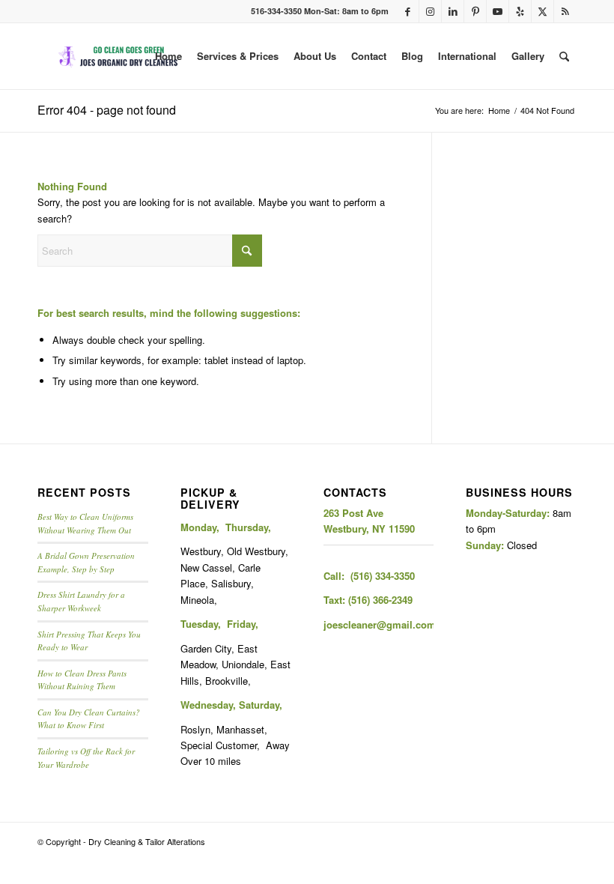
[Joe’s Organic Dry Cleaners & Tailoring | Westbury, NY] (119, 56)
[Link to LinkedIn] (452, 11)
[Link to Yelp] (520, 11)
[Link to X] (542, 11)
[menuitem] (168, 56)
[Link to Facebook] (408, 11)
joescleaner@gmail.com (379, 624)
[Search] (564, 56)
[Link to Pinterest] (475, 11)
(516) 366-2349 (380, 600)
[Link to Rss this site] (565, 11)
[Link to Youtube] (497, 11)
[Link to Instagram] (430, 11)
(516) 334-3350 (382, 576)
